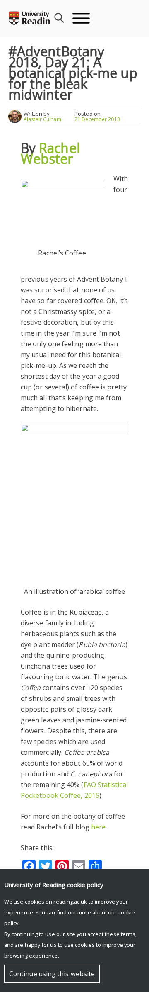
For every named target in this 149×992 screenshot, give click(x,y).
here (98, 827)
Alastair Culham (42, 119)
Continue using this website (52, 974)
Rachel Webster (50, 153)
